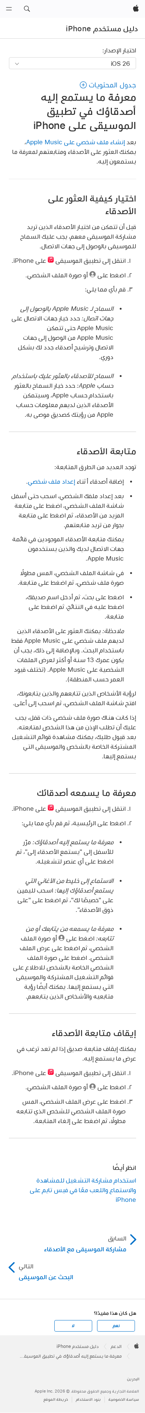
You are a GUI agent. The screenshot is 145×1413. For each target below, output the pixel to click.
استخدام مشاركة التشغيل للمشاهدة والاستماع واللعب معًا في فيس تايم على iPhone (83, 1190)
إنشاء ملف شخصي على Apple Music (75, 142)
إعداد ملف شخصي (51, 481)
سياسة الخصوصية (124, 1399)
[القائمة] (9, 9)
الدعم (116, 1346)
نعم (116, 1325)
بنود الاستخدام (88, 1399)
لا (73, 1325)
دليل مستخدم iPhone (102, 28)
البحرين (133, 1379)
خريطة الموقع (56, 1399)
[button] (27, 9)
